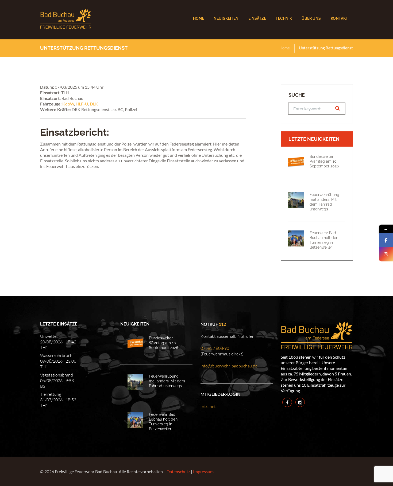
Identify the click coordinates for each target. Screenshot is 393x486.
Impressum (203, 471)
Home (284, 47)
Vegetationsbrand (56, 375)
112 (222, 324)
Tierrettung (50, 394)
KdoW (68, 103)
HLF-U (82, 103)
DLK (94, 103)
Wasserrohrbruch (56, 355)
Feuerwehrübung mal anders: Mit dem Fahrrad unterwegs (324, 201)
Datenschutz (178, 471)
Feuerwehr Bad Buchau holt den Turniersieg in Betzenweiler (324, 239)
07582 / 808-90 (215, 348)
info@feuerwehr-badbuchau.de (229, 366)
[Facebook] (386, 240)
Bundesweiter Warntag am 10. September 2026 (324, 161)
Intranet (208, 406)
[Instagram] (386, 254)
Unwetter (49, 336)
